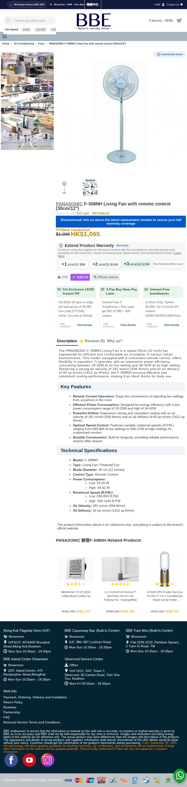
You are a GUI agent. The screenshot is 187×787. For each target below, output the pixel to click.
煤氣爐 (55, 29)
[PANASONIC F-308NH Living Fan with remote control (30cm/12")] (121, 114)
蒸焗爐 (26, 29)
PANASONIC (69, 203)
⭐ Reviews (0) (92, 341)
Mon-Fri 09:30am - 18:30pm (90, 683)
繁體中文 (93, 4)
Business (9, 707)
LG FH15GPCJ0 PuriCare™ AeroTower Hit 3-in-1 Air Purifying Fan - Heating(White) (120, 596)
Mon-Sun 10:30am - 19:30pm (29, 651)
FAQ (6, 717)
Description (67, 341)
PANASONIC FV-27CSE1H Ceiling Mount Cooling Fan (76, 594)
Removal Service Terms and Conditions (31, 722)
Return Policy (13, 702)
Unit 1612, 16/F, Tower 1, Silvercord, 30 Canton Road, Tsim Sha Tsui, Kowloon (92, 674)
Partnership (11, 712)
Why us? (114, 341)
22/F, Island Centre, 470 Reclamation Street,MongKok (24, 672)
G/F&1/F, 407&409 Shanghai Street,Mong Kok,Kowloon (26, 644)
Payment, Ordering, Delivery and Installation (35, 697)
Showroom (16, 636)
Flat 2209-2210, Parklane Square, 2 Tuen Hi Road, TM (152, 644)
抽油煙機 (40, 29)
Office (74, 665)
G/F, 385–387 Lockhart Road (90, 642)
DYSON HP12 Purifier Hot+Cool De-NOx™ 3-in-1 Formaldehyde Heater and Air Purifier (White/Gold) (165, 597)
